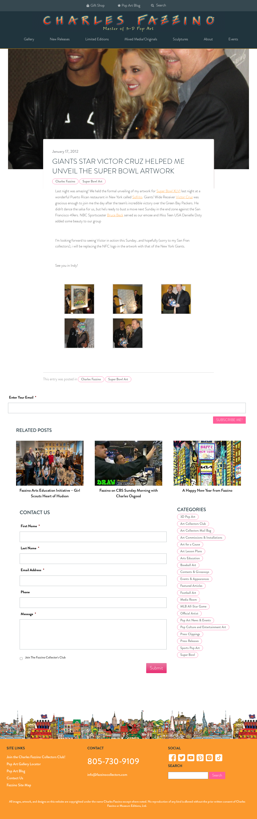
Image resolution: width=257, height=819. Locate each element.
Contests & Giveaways (194, 572)
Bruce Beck (115, 215)
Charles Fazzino (65, 181)
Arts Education (190, 558)
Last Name (30, 548)
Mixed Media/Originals (140, 39)
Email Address (32, 570)
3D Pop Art (187, 516)
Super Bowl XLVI (168, 191)
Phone (25, 592)
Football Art (188, 592)
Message (28, 614)
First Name (30, 526)
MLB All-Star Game (193, 606)
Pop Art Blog (131, 5)
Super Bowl (187, 654)
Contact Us (15, 778)
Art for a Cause (190, 544)
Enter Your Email (22, 397)
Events (233, 39)
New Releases (60, 39)
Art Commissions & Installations (201, 537)
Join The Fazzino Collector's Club (45, 657)
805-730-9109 (113, 761)
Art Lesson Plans (191, 551)
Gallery (29, 39)
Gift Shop (98, 5)
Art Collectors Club (193, 523)
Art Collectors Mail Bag (195, 530)
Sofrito (137, 197)
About (208, 39)
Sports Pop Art (190, 648)
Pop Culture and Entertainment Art (203, 627)
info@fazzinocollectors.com (107, 774)
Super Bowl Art (92, 181)
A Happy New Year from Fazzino (207, 490)
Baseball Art (188, 565)
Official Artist (189, 613)
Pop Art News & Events (195, 620)
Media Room (188, 599)
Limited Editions (97, 39)
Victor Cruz (184, 197)
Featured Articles (191, 585)
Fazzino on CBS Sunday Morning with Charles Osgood (128, 493)
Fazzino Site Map (19, 784)
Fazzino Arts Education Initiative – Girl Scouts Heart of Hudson (49, 493)
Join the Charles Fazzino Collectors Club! (36, 757)
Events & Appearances (194, 579)
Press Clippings (190, 634)
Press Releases (189, 641)
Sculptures (180, 39)
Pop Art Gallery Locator (24, 764)
